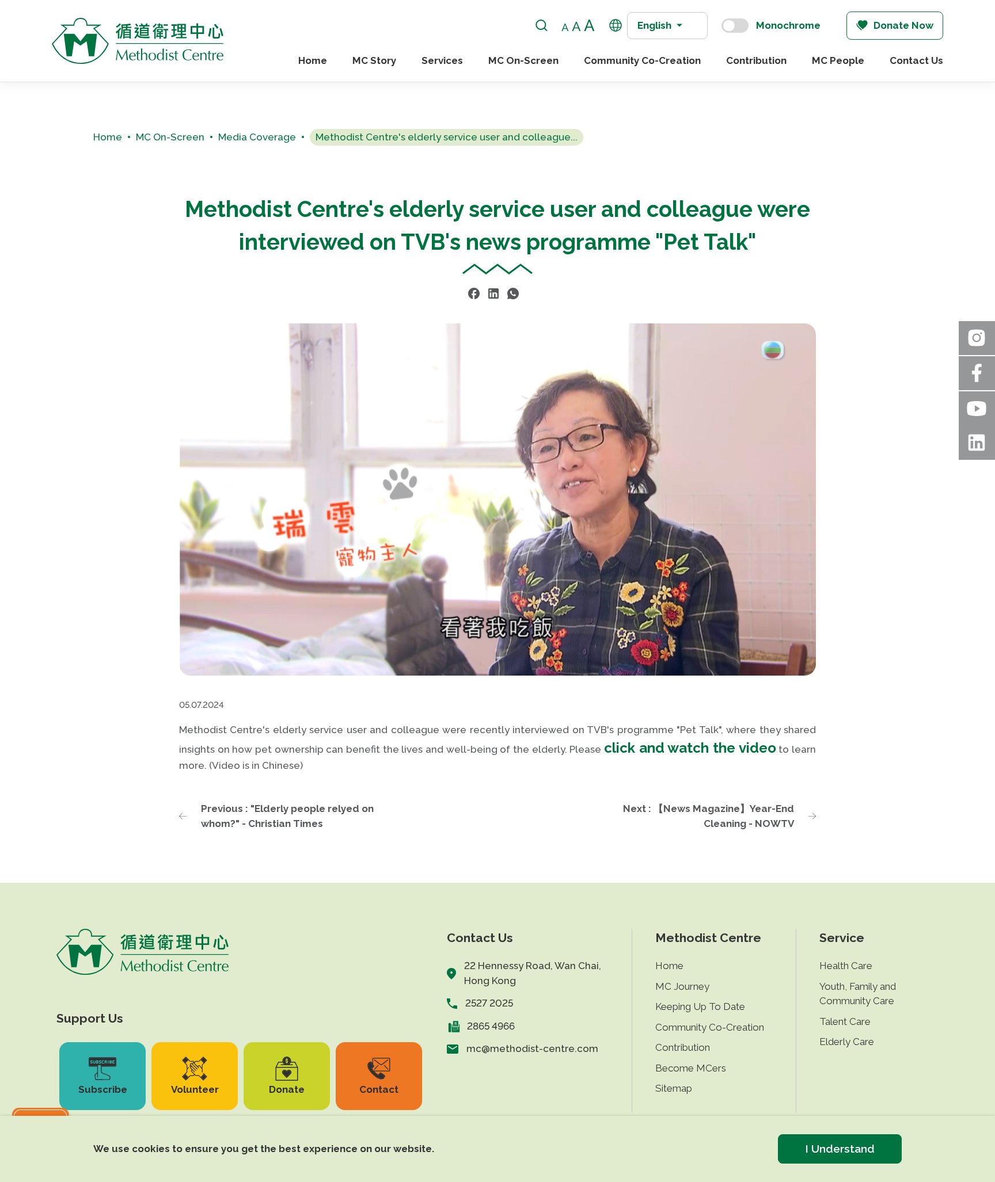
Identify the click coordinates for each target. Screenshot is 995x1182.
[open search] (542, 26)
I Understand (840, 1148)
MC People (838, 60)
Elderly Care (846, 1041)
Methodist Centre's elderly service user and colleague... (447, 137)
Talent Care (845, 1021)
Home (312, 60)
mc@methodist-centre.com (532, 1048)
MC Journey (682, 986)
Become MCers (690, 1068)
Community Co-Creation (642, 60)
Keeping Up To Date (700, 1006)
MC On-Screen (523, 60)
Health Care (845, 965)
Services (442, 60)
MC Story (374, 60)
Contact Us (916, 60)
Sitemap (673, 1088)
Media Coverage (257, 137)
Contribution (756, 60)
